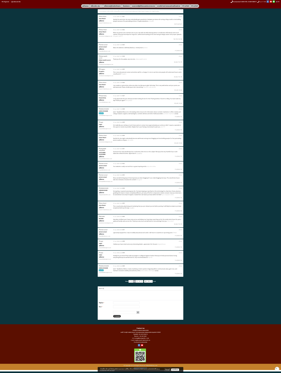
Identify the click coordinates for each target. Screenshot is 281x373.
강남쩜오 (132, 208)
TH (278, 1)
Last (154, 281)
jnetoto (146, 47)
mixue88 (151, 21)
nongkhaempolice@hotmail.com (142, 340)
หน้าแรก (85, 6)
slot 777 (163, 127)
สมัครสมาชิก (17, 1)
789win (175, 232)
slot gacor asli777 (118, 36)
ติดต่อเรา (126, 6)
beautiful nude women (149, 87)
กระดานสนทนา (103, 11)
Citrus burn (170, 221)
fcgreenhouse (162, 244)
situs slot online (151, 166)
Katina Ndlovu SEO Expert (148, 270)
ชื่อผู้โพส (101, 303)
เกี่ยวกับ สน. (95, 6)
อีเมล (100, 307)
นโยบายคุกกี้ (111, 370)
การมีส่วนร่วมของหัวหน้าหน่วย (168, 6)
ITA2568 (185, 6)
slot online (130, 140)
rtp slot (150, 257)
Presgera (123, 74)
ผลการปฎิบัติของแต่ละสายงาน (143, 6)
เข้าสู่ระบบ (6, 1)
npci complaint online (168, 194)
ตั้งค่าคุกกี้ (167, 369)
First (126, 281)
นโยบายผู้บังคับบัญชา (112, 6)
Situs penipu (128, 100)
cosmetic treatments (169, 113)
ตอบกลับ (117, 316)
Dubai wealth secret (141, 59)
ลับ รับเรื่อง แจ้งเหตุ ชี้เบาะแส (115, 11)
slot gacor (139, 179)
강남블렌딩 (139, 153)
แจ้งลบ (180, 16)
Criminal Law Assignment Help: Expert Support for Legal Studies (141, 11)
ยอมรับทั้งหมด (175, 369)
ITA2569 (194, 6)
